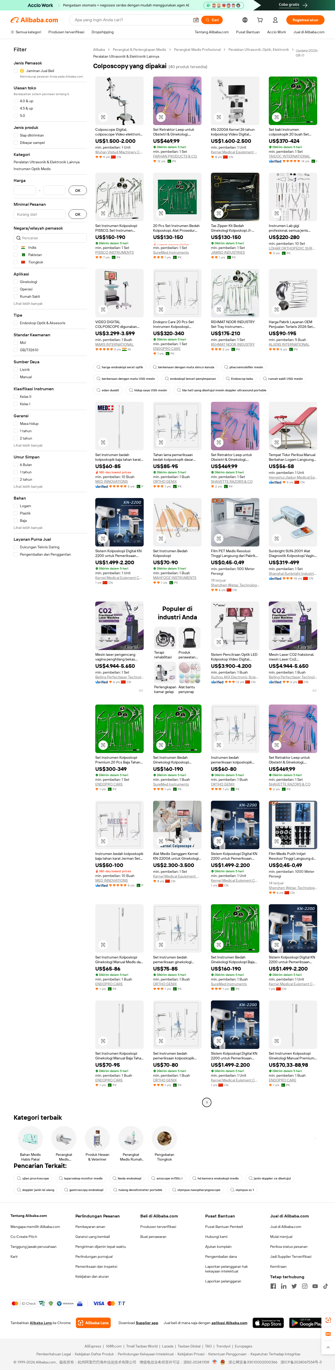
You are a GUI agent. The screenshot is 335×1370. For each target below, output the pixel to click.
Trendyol (223, 1346)
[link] (328, 1320)
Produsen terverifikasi (158, 1227)
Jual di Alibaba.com (285, 1227)
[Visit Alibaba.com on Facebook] (273, 1286)
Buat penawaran (153, 1236)
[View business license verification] (214, 1362)
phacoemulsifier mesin (246, 367)
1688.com (114, 1346)
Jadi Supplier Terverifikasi (290, 1256)
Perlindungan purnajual (94, 1256)
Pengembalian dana (221, 1256)
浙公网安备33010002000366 (252, 1362)
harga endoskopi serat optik (122, 367)
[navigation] (50, 576)
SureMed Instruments (171, 252)
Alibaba (99, 49)
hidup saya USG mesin (150, 390)
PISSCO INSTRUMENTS (114, 252)
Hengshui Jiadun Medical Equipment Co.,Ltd (293, 477)
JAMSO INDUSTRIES (228, 252)
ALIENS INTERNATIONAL (289, 344)
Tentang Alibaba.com (28, 1216)
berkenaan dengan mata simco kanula (186, 367)
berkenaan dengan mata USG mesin (128, 379)
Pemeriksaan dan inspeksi (96, 1266)
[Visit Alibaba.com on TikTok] (325, 1286)
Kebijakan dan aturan (92, 1276)
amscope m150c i (169, 1178)
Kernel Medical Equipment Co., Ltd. (235, 152)
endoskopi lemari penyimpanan (193, 379)
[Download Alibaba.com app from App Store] (268, 1323)
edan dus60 (110, 390)
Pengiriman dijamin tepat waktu (100, 1246)
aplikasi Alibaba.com (229, 1323)
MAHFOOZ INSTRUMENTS (174, 578)
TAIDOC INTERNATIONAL (289, 156)
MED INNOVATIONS (111, 481)
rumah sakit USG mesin (285, 379)
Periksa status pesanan (289, 1246)
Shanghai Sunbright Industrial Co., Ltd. (293, 573)
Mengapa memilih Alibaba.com (35, 1227)
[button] (196, 20)
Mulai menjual (281, 1236)
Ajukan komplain (218, 1246)
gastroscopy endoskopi (86, 1190)
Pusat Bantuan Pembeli (224, 1227)
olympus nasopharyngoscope (198, 1190)
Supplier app (147, 1323)
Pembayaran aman (90, 1227)
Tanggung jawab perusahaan (33, 1246)
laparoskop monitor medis (83, 1178)
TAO (208, 1346)
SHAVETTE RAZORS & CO (232, 481)
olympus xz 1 (245, 1190)
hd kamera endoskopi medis (218, 1178)
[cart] (261, 21)
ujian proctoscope (35, 1178)
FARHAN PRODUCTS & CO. (175, 156)
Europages (243, 1346)
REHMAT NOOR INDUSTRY (233, 344)
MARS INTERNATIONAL (114, 344)
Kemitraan (278, 1266)
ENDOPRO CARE (167, 348)
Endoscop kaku (242, 379)
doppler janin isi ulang (38, 1190)
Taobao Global (189, 1346)
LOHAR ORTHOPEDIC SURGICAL (293, 248)
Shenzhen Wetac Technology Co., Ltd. (235, 585)
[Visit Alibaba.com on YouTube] (315, 1286)
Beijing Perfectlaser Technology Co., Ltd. (119, 677)
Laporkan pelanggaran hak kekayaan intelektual (226, 1268)
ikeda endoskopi (129, 1178)
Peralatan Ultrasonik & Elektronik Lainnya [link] (126, 56)
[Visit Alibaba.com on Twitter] (294, 1286)
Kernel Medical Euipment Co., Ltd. (119, 578)
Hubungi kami (216, 1236)
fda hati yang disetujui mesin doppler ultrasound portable (224, 390)
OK (77, 190)
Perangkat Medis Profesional (197, 49)
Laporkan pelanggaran (223, 1281)
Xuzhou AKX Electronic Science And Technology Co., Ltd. (235, 677)
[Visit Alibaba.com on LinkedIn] (284, 1286)
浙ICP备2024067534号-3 (301, 1362)
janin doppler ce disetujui (272, 1178)
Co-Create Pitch (23, 1236)
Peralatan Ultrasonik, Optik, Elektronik (258, 49)
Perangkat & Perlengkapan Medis (139, 49)
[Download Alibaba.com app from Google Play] (307, 1323)
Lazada (167, 1346)
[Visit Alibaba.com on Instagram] (305, 1286)
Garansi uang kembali (92, 1236)
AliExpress (93, 1346)
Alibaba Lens (41, 1323)
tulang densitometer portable (140, 1190)
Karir (14, 1256)
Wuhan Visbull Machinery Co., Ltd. (119, 152)
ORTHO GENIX (165, 481)
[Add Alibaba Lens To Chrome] (93, 1323)
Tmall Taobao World (142, 1346)
